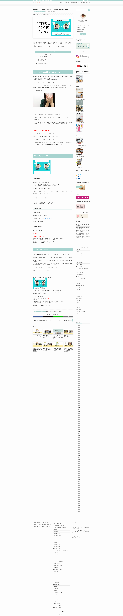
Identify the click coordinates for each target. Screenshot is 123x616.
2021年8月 (78, 439)
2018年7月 (78, 511)
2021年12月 (78, 431)
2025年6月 (78, 351)
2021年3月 (78, 449)
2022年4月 (78, 423)
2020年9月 (78, 461)
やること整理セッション (80, 272)
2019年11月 (78, 481)
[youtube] (87, 0)
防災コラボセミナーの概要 (43, 56)
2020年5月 (78, 469)
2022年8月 (78, 415)
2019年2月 (78, 497)
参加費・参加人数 (42, 61)
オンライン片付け (79, 266)
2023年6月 (78, 397)
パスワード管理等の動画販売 (81, 278)
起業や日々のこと (79, 309)
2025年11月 (78, 343)
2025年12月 (78, 341)
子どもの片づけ (79, 296)
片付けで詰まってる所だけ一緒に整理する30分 (83, 269)
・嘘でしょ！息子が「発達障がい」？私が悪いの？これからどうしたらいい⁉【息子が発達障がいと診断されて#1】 (81, 531)
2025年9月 (78, 347)
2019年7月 (78, 489)
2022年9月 (78, 413)
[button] (38, 316)
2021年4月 (78, 447)
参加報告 (78, 307)
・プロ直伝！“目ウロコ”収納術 (77, 523)
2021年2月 (78, 451)
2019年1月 (78, 499)
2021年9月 (78, 437)
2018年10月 (78, 505)
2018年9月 (78, 507)
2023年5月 (78, 399)
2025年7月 (78, 349)
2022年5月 (78, 421)
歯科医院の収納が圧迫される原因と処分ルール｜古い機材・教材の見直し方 (83, 228)
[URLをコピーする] (68, 316)
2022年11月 (78, 409)
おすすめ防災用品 (79, 264)
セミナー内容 (42, 57)
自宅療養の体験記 (79, 315)
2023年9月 (78, 391)
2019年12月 (78, 479)
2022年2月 (78, 427)
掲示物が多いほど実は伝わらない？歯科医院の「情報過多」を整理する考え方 (83, 237)
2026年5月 (78, 331)
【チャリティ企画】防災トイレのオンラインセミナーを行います (83, 225)
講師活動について (42, 11)
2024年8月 (78, 369)
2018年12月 (78, 501)
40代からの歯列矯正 (80, 316)
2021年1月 (78, 453)
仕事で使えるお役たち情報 (81, 311)
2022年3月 (78, 425)
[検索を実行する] (89, 10)
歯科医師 (60, 311)
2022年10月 (78, 411)
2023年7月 (78, 395)
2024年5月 (78, 375)
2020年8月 (78, 463)
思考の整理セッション (80, 274)
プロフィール (83, 34)
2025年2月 (78, 357)
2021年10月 (78, 435)
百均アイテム (79, 287)
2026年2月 (78, 337)
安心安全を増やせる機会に (43, 63)
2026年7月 (78, 327)
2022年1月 (78, 429)
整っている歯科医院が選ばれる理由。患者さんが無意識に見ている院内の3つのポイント (83, 234)
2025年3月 (78, 355)
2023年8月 (78, 393)
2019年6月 (78, 491)
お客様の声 (78, 251)
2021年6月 (78, 443)
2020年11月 (78, 457)
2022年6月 (78, 419)
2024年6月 (78, 373)
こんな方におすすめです (43, 59)
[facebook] (83, 0)
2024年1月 (78, 383)
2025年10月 (78, 345)
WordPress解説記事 (57, 563)
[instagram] (84, 0)
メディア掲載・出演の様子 (81, 305)
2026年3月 (78, 335)
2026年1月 (78, 339)
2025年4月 (78, 353)
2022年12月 (78, 407)
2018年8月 (78, 509)
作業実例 (78, 249)
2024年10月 (78, 365)
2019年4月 (78, 495)
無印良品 (78, 289)
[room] (86, 0)
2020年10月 (78, 459)
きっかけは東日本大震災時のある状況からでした (47, 54)
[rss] (88, 0)
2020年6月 (78, 467)
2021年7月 (78, 441)
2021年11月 (78, 433)
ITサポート (78, 276)
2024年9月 (78, 367)
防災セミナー (51, 311)
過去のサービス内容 (80, 318)
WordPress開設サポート (80, 281)
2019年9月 (78, 485)
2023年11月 (78, 387)
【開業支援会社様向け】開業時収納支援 (83, 247)
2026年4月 (78, 333)
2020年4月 (78, 471)
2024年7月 (78, 371)
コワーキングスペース (49, 218)
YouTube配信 (79, 291)
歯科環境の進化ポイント (80, 253)
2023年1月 (78, 405)
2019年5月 (78, 493)
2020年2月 (78, 475)
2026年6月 (78, 329)
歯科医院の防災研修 (57, 537)
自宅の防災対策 (79, 258)
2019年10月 (78, 483)
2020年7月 (78, 465)
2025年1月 (78, 359)
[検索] (89, 0)
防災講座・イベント (36, 11)
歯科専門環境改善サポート (81, 244)
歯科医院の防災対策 (80, 255)
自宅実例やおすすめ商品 (80, 292)
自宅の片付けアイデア (80, 285)
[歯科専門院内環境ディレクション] (37, 2)
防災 (47, 311)
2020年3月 (78, 473)
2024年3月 (78, 379)
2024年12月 (78, 361)
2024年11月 (78, 363)
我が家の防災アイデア (80, 262)
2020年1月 (78, 477)
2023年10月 (78, 389)
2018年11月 (78, 503)
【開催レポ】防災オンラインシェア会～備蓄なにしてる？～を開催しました (83, 231)
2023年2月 (78, 403)
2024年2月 (78, 381)
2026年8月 (78, 325)
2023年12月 (78, 385)
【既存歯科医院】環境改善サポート (59, 525)
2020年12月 (78, 455)
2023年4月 (78, 401)
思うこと (78, 313)
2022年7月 (78, 417)
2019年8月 (78, 487)
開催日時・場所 (42, 60)
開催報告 (78, 304)
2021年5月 (78, 445)
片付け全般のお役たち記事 (81, 294)
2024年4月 (78, 377)
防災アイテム (56, 311)
